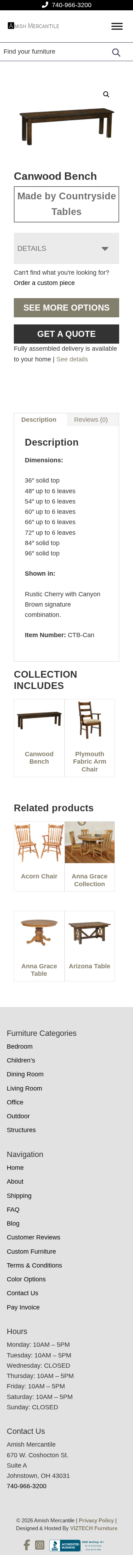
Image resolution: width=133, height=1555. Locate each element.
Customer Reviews (33, 1237)
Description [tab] (38, 419)
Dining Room (25, 1074)
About (15, 1181)
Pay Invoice (23, 1307)
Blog (13, 1223)
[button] (106, 94)
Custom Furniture (31, 1251)
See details (72, 359)
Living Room (24, 1088)
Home (15, 1167)
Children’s (21, 1060)
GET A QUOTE (66, 334)
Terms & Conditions (34, 1265)
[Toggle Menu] (117, 26)
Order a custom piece (44, 282)
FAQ (13, 1209)
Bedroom (20, 1046)
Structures (21, 1130)
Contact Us (22, 1293)
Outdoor (18, 1116)
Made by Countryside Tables (66, 204)
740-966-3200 (72, 5)
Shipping (19, 1195)
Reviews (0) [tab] (91, 419)
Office (15, 1102)
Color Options (26, 1279)
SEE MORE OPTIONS (66, 307)
